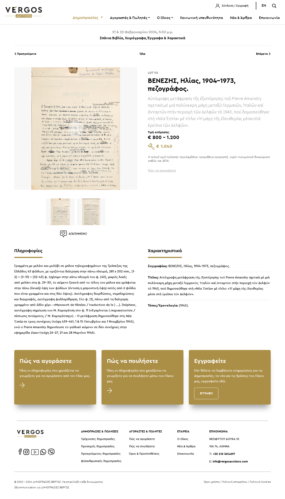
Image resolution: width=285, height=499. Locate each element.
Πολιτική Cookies (260, 481)
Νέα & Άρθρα (241, 18)
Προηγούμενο (26, 53)
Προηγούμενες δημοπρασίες (101, 454)
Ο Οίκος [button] (163, 18)
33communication (25, 487)
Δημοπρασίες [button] (86, 17)
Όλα (142, 53)
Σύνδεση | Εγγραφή (234, 6)
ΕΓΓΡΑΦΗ (206, 393)
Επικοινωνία (269, 18)
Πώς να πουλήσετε (142, 446)
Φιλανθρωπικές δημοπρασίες (101, 461)
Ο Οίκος (182, 439)
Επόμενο (262, 53)
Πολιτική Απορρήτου (234, 481)
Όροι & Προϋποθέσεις (144, 454)
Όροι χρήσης (212, 481)
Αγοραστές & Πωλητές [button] (128, 18)
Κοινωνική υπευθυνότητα (201, 18)
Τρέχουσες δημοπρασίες (98, 439)
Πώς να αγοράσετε (142, 439)
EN (264, 5)
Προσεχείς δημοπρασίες (98, 446)
